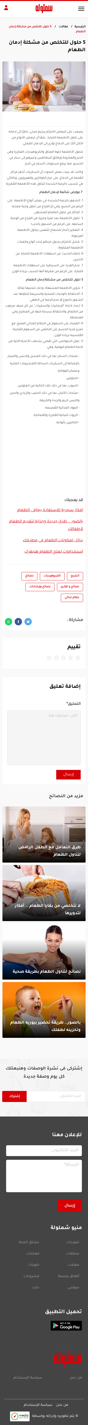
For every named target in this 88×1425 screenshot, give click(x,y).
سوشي (73, 1288)
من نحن (76, 1378)
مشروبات (31, 1276)
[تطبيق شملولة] (44, 1325)
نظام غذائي (72, 597)
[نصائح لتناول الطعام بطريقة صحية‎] (44, 952)
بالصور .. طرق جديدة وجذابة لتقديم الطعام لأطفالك (46, 525)
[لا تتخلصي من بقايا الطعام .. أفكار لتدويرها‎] (44, 893)
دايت (35, 1288)
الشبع (75, 576)
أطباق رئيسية (68, 1276)
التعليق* (73, 704)
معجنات (32, 1254)
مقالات (63, 27)
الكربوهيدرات (52, 576)
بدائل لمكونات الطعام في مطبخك (53, 540)
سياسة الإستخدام (27, 1378)
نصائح (29, 576)
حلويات (33, 1265)
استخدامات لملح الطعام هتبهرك (53, 552)
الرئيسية (80, 27)
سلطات (72, 1254)
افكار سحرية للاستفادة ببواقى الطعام (50, 510)
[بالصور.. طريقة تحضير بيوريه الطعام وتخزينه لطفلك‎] (44, 1010)
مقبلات (73, 1265)
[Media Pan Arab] (20, 1416)
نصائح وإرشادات (40, 586)
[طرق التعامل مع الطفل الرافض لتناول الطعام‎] (44, 835)
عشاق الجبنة (29, 1243)
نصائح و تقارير (70, 586)
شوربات (72, 1243)
